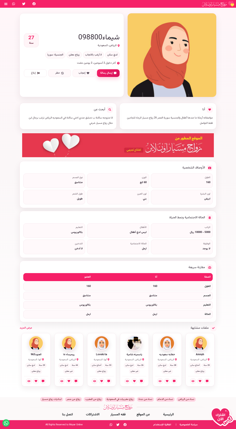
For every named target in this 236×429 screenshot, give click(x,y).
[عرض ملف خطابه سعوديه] (160, 381)
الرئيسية (168, 414)
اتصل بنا (67, 414)
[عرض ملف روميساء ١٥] (62, 381)
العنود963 (36, 355)
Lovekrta (101, 355)
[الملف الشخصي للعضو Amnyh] (200, 343)
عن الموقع (143, 414)
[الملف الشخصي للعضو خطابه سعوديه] (167, 343)
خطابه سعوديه (167, 355)
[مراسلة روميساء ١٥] (76, 381)
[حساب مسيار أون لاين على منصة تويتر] (24, 4)
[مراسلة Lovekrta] (109, 381)
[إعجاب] (200, 381)
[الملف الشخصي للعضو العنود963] (36, 343)
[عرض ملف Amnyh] (193, 381)
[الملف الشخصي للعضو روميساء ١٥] (69, 343)
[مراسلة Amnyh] (207, 381)
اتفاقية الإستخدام (162, 425)
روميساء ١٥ (69, 355)
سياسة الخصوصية (188, 425)
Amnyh (200, 355)
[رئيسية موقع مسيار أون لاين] (218, 3)
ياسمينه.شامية (134, 355)
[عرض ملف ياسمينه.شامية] (127, 381)
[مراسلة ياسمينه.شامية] (141, 381)
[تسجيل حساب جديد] (223, 418)
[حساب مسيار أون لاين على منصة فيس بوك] (34, 4)
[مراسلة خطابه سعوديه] (174, 381)
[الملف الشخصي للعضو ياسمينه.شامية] (134, 343)
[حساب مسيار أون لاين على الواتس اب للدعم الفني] (14, 4)
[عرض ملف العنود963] (29, 381)
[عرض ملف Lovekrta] (94, 381)
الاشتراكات (93, 414)
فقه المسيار (118, 414)
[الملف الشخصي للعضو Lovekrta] (101, 343)
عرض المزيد (26, 328)
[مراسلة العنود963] (43, 381)
